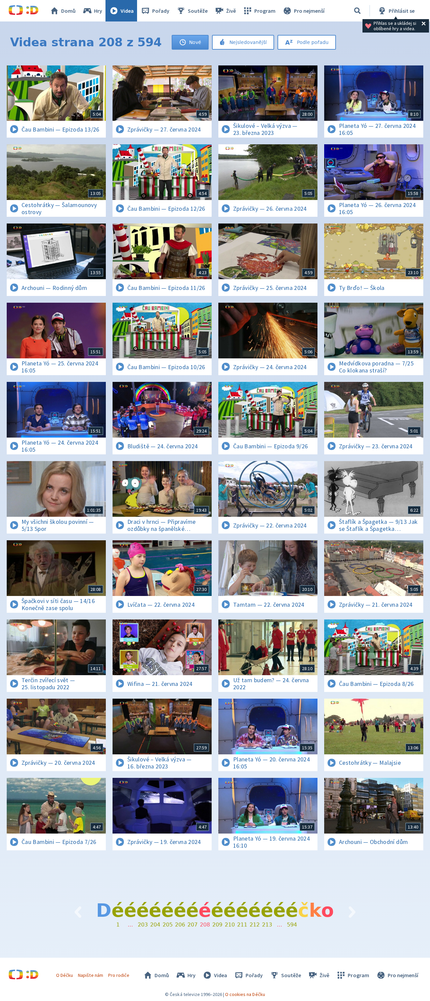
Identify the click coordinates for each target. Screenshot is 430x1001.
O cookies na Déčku (245, 994)
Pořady (160, 10)
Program (264, 10)
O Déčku (64, 975)
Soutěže (198, 10)
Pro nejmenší (309, 10)
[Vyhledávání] (357, 10)
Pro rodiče (118, 975)
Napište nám (90, 975)
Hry (98, 10)
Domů (68, 10)
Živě (231, 10)
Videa (127, 10)
